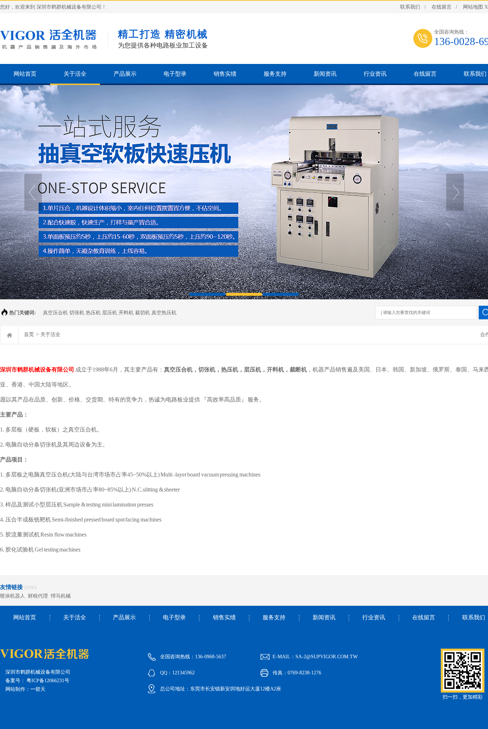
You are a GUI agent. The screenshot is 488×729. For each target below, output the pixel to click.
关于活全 (50, 334)
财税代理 (39, 596)
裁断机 (298, 369)
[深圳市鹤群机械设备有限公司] (244, 192)
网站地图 (473, 7)
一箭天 (37, 689)
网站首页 (24, 617)
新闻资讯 (324, 617)
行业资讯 (373, 617)
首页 (29, 334)
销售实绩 (224, 617)
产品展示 (124, 617)
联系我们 (410, 7)
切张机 (206, 369)
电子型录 (174, 617)
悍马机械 (62, 596)
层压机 (252, 369)
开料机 (275, 369)
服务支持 (274, 617)
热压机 (229, 369)
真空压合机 (178, 369)
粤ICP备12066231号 (47, 680)
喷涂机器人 (14, 596)
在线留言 (442, 7)
